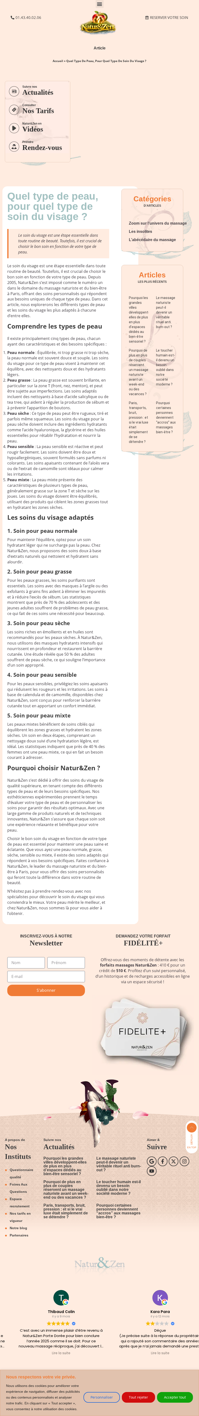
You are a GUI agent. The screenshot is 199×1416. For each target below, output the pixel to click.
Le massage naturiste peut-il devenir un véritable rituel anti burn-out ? (165, 312)
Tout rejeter (138, 1397)
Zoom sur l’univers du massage (158, 223)
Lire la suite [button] (50, 1353)
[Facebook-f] (162, 1161)
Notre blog (18, 1228)
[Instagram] (184, 1161)
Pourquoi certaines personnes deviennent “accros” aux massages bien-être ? (166, 417)
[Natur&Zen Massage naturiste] (99, 33)
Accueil (58, 61)
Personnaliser (102, 1397)
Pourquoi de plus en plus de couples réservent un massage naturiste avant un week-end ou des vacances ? (65, 1189)
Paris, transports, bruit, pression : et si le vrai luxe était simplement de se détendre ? (138, 422)
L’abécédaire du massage (152, 240)
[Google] (152, 1161)
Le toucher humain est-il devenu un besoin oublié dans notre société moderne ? (118, 1188)
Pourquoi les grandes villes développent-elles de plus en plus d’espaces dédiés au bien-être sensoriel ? (65, 1166)
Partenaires (19, 1235)
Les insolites (140, 231)
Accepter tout (175, 1397)
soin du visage (25, 265)
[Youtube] (152, 1171)
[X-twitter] (173, 1161)
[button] (100, 4)
